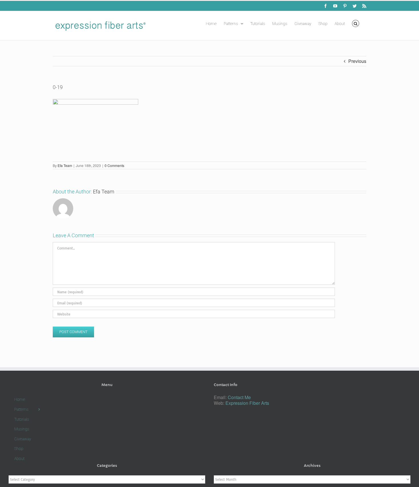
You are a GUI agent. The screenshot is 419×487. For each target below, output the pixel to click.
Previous (357, 61)
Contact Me (239, 397)
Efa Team (65, 165)
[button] (355, 23)
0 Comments (114, 165)
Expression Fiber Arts (247, 403)
